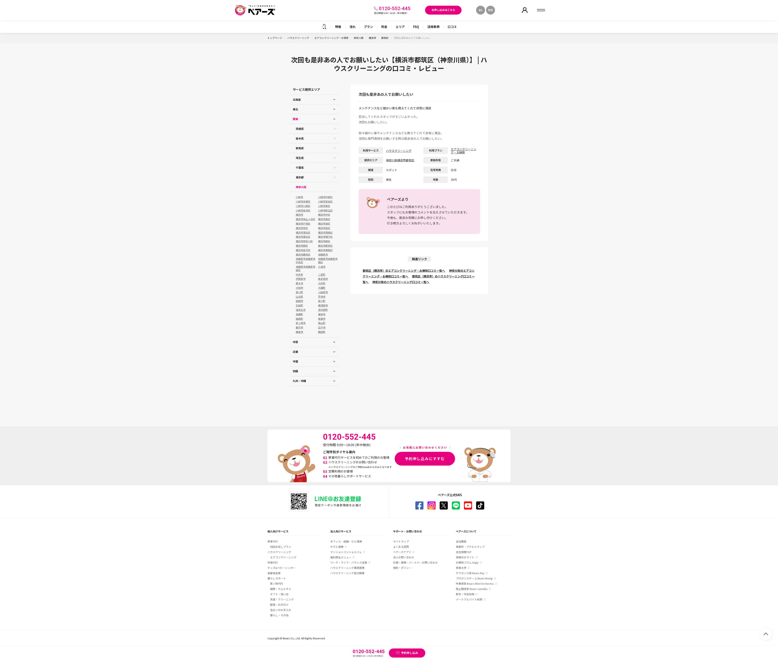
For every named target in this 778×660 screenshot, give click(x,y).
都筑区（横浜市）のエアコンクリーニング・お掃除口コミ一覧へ (404, 271)
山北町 (299, 296)
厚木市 (299, 283)
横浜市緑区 (324, 241)
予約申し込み (409, 653)
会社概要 (461, 541)
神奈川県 (359, 37)
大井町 (321, 283)
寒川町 (299, 292)
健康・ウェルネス (280, 589)
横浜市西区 (302, 245)
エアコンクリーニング (283, 557)
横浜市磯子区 (325, 236)
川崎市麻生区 (325, 210)
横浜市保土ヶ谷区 (305, 219)
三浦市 (321, 266)
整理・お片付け (279, 605)
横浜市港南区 (325, 232)
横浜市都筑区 (325, 245)
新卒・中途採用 (465, 594)
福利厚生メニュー (340, 557)
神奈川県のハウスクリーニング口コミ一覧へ (401, 282)
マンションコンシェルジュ (346, 552)
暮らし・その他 (279, 615)
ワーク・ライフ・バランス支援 (348, 562)
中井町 (299, 274)
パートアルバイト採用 (469, 599)
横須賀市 (323, 305)
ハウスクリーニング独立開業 (347, 573)
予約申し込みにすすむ (425, 458)
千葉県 (300, 168)
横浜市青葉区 (325, 250)
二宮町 (321, 274)
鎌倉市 (299, 332)
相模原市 (323, 254)
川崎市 (299, 197)
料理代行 (272, 562)
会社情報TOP (463, 552)
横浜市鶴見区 (303, 254)
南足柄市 (323, 278)
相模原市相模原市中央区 (305, 260)
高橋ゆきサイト (465, 557)
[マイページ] (525, 10)
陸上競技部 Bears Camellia (471, 589)
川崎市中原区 (325, 197)
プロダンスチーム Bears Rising (474, 578)
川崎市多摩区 (303, 201)
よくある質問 (401, 547)
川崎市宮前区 (325, 201)
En (480, 10)
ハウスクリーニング (298, 37)
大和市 (299, 287)
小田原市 (323, 292)
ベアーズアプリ (402, 552)
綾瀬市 (321, 318)
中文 (490, 10)
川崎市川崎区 (303, 206)
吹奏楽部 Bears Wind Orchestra (475, 583)
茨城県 (300, 129)
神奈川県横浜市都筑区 (400, 160)
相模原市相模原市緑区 (305, 268)
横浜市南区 (324, 219)
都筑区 (385, 37)
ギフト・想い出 (279, 594)
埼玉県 (300, 158)
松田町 (299, 305)
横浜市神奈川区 (304, 241)
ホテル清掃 (336, 547)
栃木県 (300, 138)
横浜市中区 (324, 214)
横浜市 (373, 37)
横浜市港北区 (303, 232)
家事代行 (272, 541)
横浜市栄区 (302, 228)
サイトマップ (401, 541)
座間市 (299, 301)
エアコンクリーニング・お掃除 (331, 37)
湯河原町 (323, 309)
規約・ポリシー (402, 568)
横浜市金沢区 (303, 250)
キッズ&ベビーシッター (281, 568)
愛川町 (321, 301)
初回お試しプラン (280, 547)
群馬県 (300, 148)
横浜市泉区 (324, 228)
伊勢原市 (301, 278)
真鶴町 (299, 314)
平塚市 (321, 296)
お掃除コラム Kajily (467, 562)
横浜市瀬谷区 (303, 236)
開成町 (321, 332)
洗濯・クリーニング (282, 599)
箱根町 (299, 318)
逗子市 (321, 327)
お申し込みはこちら (443, 10)
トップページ (274, 37)
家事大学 (461, 568)
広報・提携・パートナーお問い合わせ (415, 562)
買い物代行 (276, 583)
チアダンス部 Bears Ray (470, 573)
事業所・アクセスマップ (470, 547)
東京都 (300, 177)
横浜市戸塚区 (303, 223)
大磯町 (321, 287)
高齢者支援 (274, 573)
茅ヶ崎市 (301, 323)
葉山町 (321, 323)
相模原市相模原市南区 (328, 260)
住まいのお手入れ (280, 610)
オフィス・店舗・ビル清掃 (346, 541)
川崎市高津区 (303, 210)
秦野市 (321, 314)
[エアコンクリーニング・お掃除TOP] (324, 26)
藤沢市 (299, 327)
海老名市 (301, 309)
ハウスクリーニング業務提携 (347, 568)
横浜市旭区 (324, 223)
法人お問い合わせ (403, 557)
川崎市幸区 (324, 206)
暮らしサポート (276, 578)
